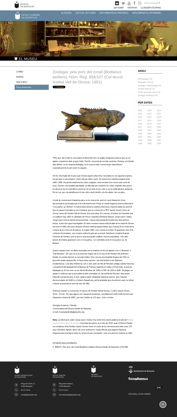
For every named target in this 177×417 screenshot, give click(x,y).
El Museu (66, 13)
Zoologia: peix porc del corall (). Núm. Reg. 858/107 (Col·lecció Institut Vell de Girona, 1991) (88, 77)
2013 (149, 124)
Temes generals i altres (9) (149, 92)
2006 (159, 130)
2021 (159, 114)
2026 (140, 110)
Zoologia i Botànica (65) (148, 95)
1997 (159, 140)
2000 (159, 137)
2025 (149, 110)
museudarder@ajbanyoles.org (69, 395)
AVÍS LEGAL (132, 394)
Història (19, 77)
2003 (159, 134)
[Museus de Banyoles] (24, 5)
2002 (140, 137)
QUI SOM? (119, 8)
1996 (140, 143)
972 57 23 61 (25, 390)
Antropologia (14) (145, 79)
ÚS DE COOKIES (144, 394)
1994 (159, 143)
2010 (149, 127)
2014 (140, 124)
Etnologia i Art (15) (145, 82)
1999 (140, 140)
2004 (149, 134)
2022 (149, 114)
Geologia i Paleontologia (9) (149, 85)
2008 (140, 130)
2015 (159, 120)
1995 (149, 143)
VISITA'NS (132, 8)
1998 (149, 140)
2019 (149, 117)
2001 (149, 137)
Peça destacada (23, 87)
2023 (140, 114)
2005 (140, 134)
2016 (149, 120)
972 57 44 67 (63, 390)
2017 (140, 120)
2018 (159, 117)
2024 (159, 110)
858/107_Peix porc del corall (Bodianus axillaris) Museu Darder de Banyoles (87, 347)
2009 (159, 127)
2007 (149, 130)
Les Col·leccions (86, 13)
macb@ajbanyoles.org (29, 395)
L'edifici (19, 72)
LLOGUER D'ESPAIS (151, 8)
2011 (140, 127)
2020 (140, 117)
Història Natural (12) (146, 89)
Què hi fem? (21, 82)
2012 (159, 124)
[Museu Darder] (27, 15)
